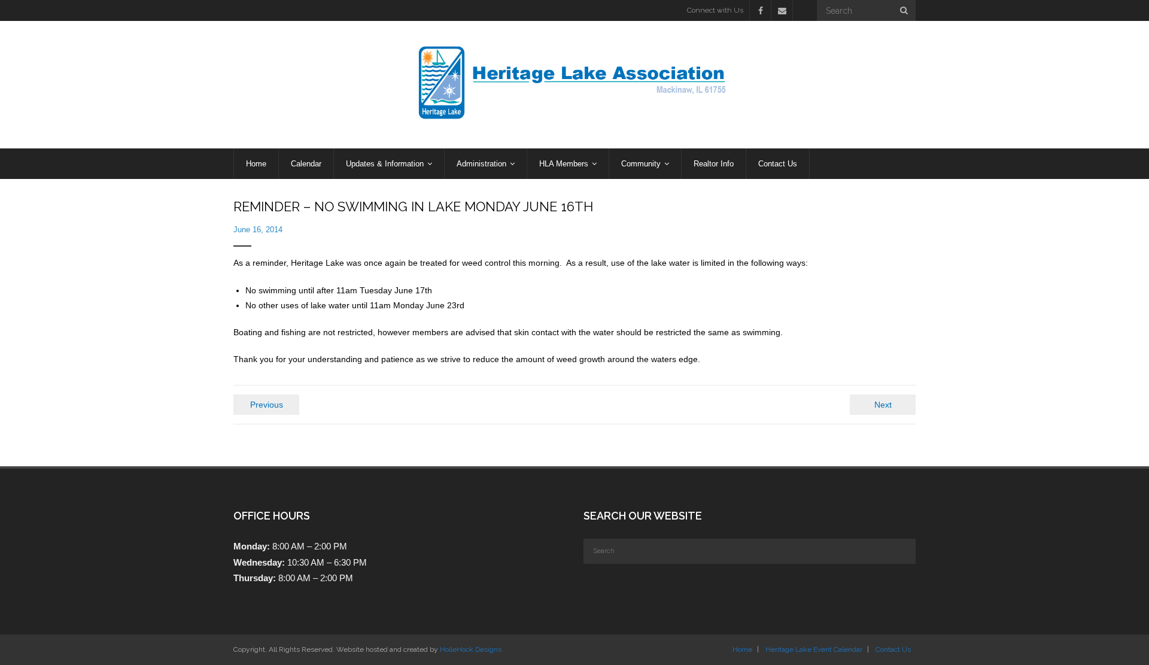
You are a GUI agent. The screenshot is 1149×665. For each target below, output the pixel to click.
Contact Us (893, 649)
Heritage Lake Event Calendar (813, 649)
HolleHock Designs (470, 649)
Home (742, 649)
